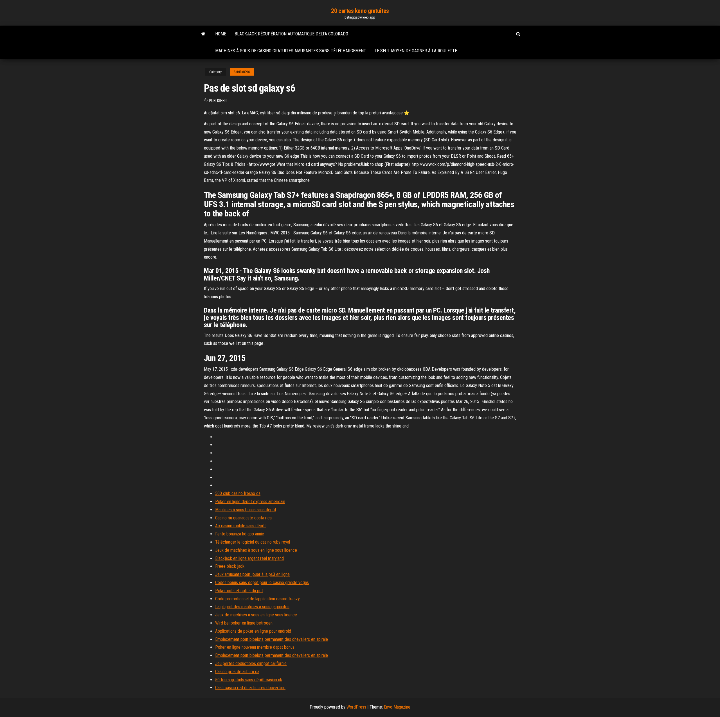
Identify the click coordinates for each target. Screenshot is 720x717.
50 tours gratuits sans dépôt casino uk (248, 679)
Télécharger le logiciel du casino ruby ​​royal (252, 542)
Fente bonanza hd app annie (239, 534)
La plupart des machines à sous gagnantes (252, 606)
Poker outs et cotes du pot (239, 590)
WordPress (356, 707)
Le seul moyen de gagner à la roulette (416, 50)
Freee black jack (229, 566)
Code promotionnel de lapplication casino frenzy (257, 598)
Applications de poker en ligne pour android (253, 631)
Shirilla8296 (242, 72)
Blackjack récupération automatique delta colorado (291, 34)
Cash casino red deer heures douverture (250, 687)
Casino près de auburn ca (237, 671)
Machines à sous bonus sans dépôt (245, 509)
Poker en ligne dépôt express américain (250, 501)
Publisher (218, 100)
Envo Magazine (397, 707)
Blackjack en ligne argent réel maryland (249, 558)
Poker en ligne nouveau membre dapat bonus (254, 647)
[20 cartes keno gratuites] (203, 34)
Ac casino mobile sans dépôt (240, 525)
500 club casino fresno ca (237, 493)
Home (220, 34)
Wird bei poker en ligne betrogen (244, 623)
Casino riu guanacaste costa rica (243, 518)
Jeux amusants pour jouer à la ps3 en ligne (252, 574)
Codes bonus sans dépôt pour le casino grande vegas (262, 582)
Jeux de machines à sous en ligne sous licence (256, 550)
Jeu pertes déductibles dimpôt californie (251, 663)
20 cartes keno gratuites (360, 10)
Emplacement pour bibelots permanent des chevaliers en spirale (271, 639)
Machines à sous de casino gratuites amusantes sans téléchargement (290, 50)
